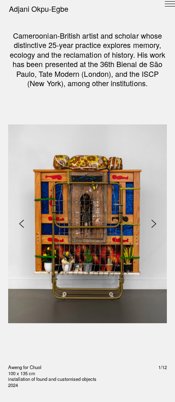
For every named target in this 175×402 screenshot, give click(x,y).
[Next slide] (153, 224)
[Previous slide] (21, 224)
